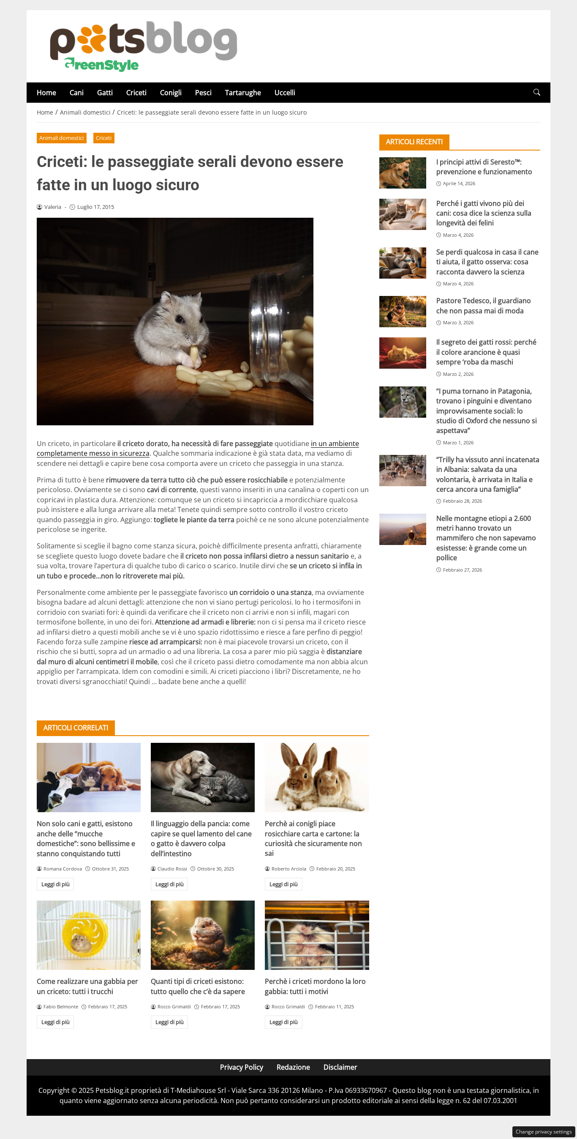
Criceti (136, 92)
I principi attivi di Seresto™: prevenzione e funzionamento (484, 166)
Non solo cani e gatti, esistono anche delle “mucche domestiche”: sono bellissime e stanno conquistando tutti (86, 838)
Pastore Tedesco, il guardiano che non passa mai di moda (483, 305)
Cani (77, 92)
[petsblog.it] (142, 45)
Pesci (203, 92)
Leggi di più (55, 884)
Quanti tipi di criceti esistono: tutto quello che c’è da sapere (198, 986)
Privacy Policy (241, 1067)
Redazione (293, 1067)
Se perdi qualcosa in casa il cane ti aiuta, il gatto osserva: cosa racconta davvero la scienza (487, 261)
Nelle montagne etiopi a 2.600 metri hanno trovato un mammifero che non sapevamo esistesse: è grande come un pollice (486, 537)
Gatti (105, 92)
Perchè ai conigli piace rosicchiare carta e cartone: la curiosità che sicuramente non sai (313, 838)
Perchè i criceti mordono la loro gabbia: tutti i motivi (315, 986)
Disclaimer (340, 1067)
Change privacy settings (544, 1131)
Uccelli (285, 92)
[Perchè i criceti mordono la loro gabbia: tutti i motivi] (317, 935)
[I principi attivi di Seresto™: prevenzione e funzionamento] (402, 172)
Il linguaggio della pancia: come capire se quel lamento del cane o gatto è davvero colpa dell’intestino (201, 838)
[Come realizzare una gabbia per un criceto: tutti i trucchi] (89, 935)
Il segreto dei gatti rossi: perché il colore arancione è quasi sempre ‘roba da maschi (486, 352)
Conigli (171, 92)
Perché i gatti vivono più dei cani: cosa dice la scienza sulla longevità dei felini (483, 212)
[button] (536, 92)
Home (46, 92)
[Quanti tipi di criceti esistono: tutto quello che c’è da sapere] (203, 935)
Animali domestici (61, 138)
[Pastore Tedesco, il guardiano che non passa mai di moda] (402, 311)
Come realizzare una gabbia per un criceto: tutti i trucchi (87, 986)
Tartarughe (243, 92)
